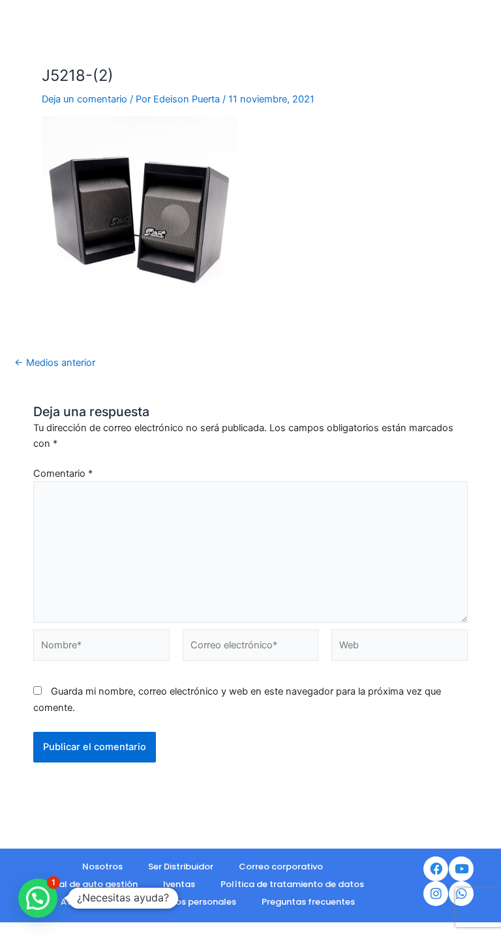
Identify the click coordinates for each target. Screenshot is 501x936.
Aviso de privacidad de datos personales (148, 902)
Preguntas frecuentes (308, 902)
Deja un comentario (84, 99)
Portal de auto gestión (89, 884)
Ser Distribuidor (180, 866)
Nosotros (102, 866)
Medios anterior (54, 363)
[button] (37, 898)
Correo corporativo (281, 866)
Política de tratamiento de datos (292, 884)
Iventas (179, 884)
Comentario (63, 473)
